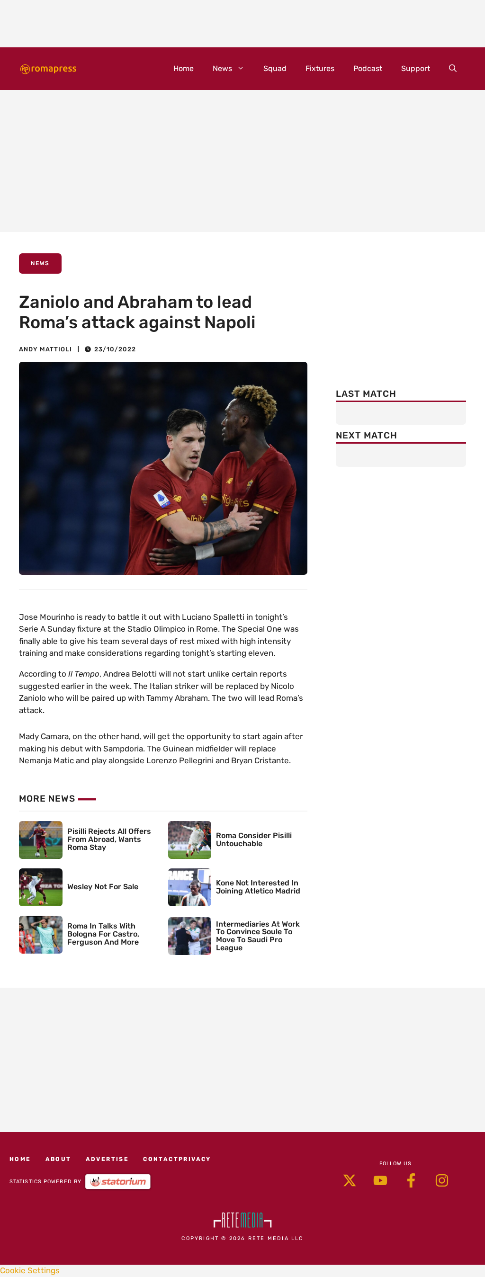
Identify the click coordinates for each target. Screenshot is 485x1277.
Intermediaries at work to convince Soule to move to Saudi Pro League (258, 936)
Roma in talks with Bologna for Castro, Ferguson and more (103, 934)
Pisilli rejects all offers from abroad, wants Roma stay (109, 839)
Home (183, 68)
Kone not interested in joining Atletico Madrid (258, 886)
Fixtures (319, 68)
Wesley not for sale (102, 886)
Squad (275, 68)
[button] (453, 68)
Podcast (367, 68)
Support (415, 68)
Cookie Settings (30, 1270)
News (222, 68)
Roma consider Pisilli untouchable (254, 839)
